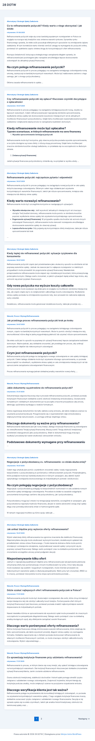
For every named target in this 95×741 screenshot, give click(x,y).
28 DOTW (9, 5)
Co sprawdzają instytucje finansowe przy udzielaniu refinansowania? (44, 657)
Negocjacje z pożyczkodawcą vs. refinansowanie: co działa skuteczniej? (46, 461)
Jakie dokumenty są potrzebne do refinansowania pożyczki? (40, 387)
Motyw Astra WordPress (71, 734)
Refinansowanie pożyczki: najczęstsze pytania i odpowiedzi (39, 177)
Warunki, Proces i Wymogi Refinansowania (23, 316)
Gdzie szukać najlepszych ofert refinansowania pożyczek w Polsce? (44, 590)
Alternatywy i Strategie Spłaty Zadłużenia (22, 21)
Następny (84, 719)
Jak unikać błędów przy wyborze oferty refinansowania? (38, 529)
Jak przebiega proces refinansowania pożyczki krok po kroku (40, 320)
